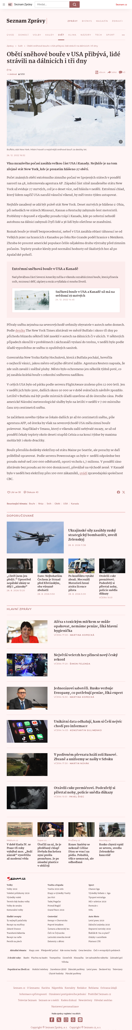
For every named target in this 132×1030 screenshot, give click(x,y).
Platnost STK (95, 941)
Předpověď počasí (49, 950)
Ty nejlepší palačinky (17, 920)
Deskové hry (105, 969)
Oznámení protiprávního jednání (67, 994)
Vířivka (65, 962)
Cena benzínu (85, 950)
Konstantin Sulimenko (86, 730)
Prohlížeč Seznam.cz (99, 994)
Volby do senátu (14, 906)
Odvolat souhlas (103, 1000)
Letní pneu (92, 969)
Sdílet (114, 72)
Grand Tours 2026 (56, 910)
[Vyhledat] (74, 4)
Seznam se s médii (49, 1000)
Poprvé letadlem (55, 925)
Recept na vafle (14, 937)
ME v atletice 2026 (97, 901)
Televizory (118, 969)
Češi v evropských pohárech (107, 950)
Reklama (94, 988)
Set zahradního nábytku (96, 958)
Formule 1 (93, 906)
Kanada (75, 503)
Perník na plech (14, 941)
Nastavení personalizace (65, 1007)
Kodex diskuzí (69, 1000)
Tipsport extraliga (97, 897)
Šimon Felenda (80, 664)
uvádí (83, 473)
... (123, 33)
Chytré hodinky (56, 973)
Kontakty (70, 988)
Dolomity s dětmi (56, 941)
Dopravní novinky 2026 (100, 929)
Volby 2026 (12, 889)
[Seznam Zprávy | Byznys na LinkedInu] (80, 1019)
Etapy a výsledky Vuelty (59, 893)
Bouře (32, 503)
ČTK (9, 70)
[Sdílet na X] (123, 492)
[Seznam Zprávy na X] (59, 1019)
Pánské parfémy (73, 973)
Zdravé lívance (14, 929)
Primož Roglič (54, 906)
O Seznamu (33, 988)
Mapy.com (34, 950)
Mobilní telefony (40, 969)
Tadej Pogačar (54, 901)
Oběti (57, 503)
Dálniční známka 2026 (99, 925)
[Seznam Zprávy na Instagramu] (66, 1019)
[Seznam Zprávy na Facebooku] (52, 1019)
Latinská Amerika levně (59, 937)
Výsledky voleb (14, 897)
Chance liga (94, 889)
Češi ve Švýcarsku (56, 933)
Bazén (26, 958)
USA (65, 503)
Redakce (82, 988)
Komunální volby (15, 910)
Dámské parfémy (76, 969)
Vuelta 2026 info (55, 889)
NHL (91, 910)
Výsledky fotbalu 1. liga (99, 893)
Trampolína (55, 958)
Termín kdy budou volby (18, 901)
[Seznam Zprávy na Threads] (73, 1019)
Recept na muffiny (16, 925)
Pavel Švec (76, 796)
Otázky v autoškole (98, 937)
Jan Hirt (51, 897)
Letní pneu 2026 (96, 920)
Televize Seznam (27, 1000)
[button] (66, 113)
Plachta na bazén (39, 958)
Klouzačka (79, 958)
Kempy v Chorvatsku (57, 920)
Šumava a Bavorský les (58, 929)
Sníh (49, 503)
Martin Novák (79, 763)
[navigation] (3, 4)
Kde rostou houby (68, 950)
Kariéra (46, 988)
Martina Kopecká (82, 635)
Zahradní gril (116, 958)
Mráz (40, 503)
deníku (20, 330)
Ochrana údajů (108, 988)
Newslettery (85, 1000)
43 (124, 72)
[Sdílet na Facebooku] (118, 492)
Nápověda (57, 988)
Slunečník (67, 958)
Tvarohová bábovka (16, 933)
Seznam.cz (121, 4)
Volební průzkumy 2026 (18, 893)
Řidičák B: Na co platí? (99, 933)
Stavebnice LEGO (58, 969)
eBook (102, 72)
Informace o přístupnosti (33, 994)
